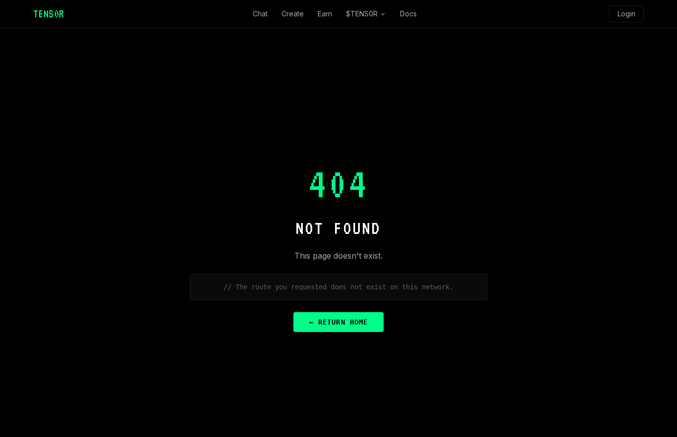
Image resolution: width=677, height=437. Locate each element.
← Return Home (338, 322)
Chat (260, 13)
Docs (408, 13)
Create (293, 13)
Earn (325, 13)
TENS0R (48, 14)
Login (626, 13)
